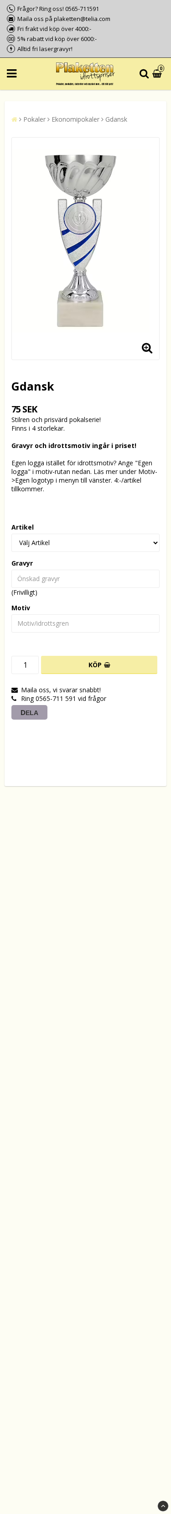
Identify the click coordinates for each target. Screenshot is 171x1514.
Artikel (22, 527)
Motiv (20, 607)
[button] (158, 74)
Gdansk (116, 119)
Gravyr (22, 563)
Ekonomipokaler (75, 119)
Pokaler (34, 119)
